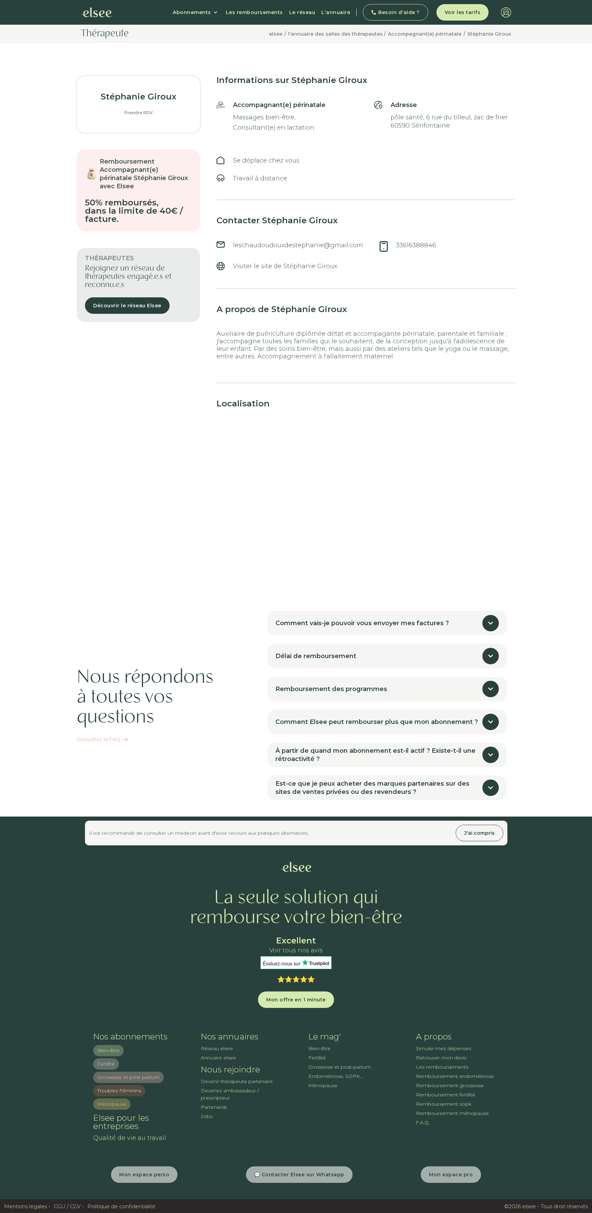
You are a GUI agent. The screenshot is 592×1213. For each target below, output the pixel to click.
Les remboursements (254, 12)
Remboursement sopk (443, 1104)
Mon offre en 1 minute (296, 1000)
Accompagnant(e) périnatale (424, 34)
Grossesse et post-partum (339, 1067)
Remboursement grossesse (450, 1085)
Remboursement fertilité (445, 1095)
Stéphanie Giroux (489, 34)
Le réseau (302, 12)
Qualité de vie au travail (129, 1138)
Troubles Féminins (119, 1090)
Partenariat (214, 1107)
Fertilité (106, 1064)
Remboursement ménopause (452, 1113)
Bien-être (108, 1050)
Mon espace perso (144, 1175)
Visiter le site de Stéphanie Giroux (285, 266)
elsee (275, 34)
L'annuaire (335, 12)
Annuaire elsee (218, 1058)
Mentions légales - (27, 1206)
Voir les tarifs (463, 12)
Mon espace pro (451, 1175)
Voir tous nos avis (296, 950)
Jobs (206, 1116)
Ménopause (111, 1104)
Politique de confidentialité (121, 1206)
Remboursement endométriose (455, 1076)
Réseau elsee (217, 1048)
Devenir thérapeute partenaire (237, 1081)
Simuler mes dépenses (443, 1048)
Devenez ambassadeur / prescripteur (230, 1094)
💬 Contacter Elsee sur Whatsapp (299, 1175)
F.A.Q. (423, 1122)
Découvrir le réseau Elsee (127, 305)
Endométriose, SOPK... (335, 1076)
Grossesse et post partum (128, 1077)
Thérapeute (105, 34)
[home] (96, 12)
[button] (195, 12)
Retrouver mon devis (441, 1058)
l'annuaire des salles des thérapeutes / (337, 34)
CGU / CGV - (69, 1206)
